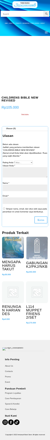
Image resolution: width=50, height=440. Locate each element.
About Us (11, 23)
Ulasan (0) (11, 128)
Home (6, 23)
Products (18, 23)
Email (6, 196)
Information (26, 23)
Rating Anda (9, 162)
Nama (6, 183)
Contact (42, 23)
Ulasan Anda (9, 166)
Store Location (35, 23)
